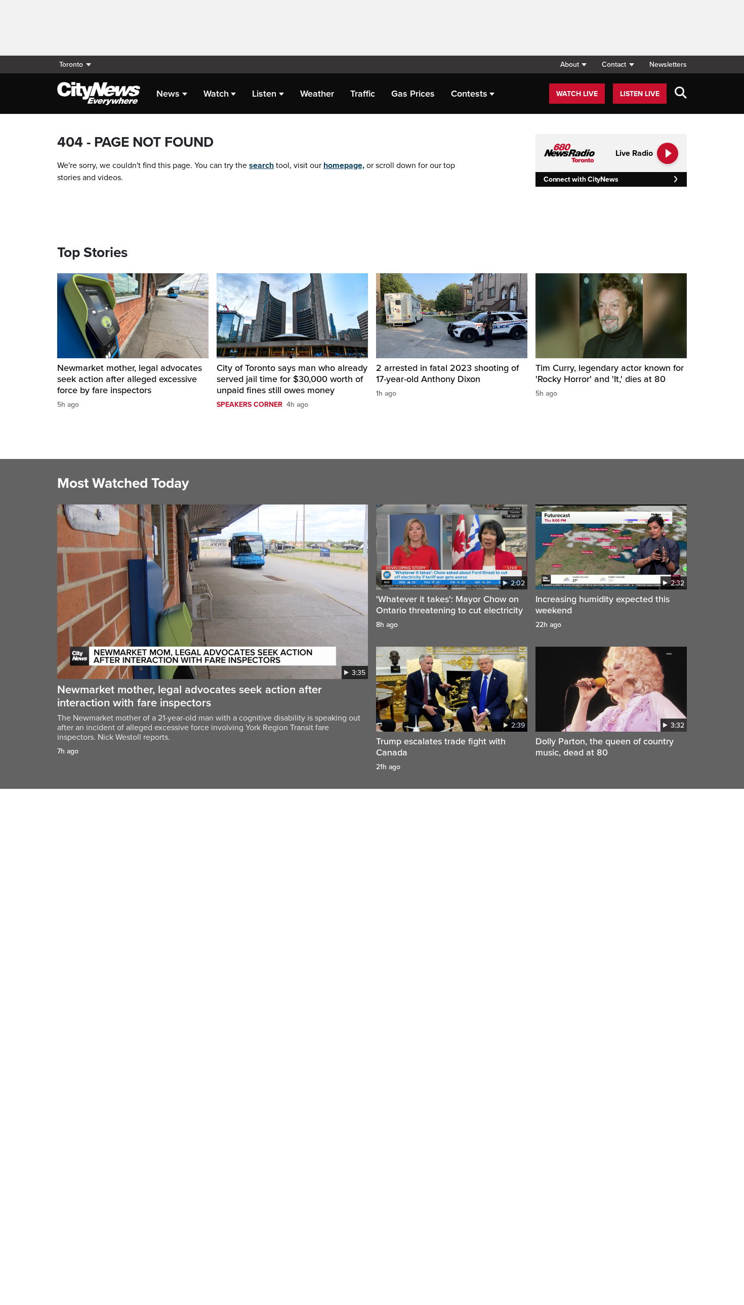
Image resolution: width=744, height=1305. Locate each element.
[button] (573, 64)
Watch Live (577, 94)
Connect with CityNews (581, 179)
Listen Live (639, 94)
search (261, 165)
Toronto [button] (71, 64)
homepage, (343, 165)
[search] (681, 94)
